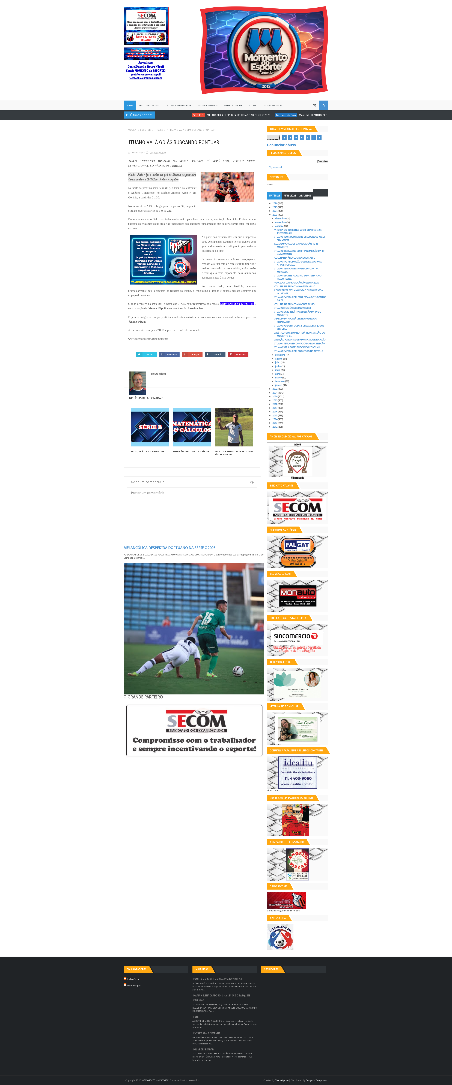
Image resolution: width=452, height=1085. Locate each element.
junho (278, 366)
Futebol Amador (208, 105)
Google (195, 354)
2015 (275, 415)
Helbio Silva (133, 979)
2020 (275, 396)
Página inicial (275, 167)
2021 (275, 392)
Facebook (172, 354)
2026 (275, 203)
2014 (275, 419)
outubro (279, 226)
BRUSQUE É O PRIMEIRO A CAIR (147, 451)
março (278, 377)
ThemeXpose (282, 1080)
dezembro (280, 218)
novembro (280, 222)
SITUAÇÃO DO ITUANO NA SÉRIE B (191, 451)
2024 (275, 211)
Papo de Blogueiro (149, 105)
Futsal (252, 105)
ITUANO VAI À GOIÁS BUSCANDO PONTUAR (297, 347)
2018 (275, 404)
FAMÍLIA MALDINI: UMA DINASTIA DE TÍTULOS (217, 979)
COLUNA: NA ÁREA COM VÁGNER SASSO (294, 304)
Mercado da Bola (259, 115)
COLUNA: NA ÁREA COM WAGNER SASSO (294, 286)
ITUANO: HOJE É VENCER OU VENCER (292, 308)
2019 (275, 400)
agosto (279, 358)
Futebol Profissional (179, 105)
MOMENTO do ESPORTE (156, 1080)
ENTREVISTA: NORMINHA (206, 1033)
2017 (275, 408)
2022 (275, 389)
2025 (275, 207)
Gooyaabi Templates (316, 1080)
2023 (275, 214)
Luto (195, 1017)
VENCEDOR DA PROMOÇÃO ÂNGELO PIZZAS (296, 282)
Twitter (149, 354)
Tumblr (218, 354)
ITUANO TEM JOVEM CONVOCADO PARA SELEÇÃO (299, 343)
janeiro (279, 385)
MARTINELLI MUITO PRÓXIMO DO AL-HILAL (296, 115)
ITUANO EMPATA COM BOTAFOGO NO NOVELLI (298, 351)
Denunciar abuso (281, 145)
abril (277, 374)
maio (278, 370)
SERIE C (171, 115)
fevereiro (280, 381)
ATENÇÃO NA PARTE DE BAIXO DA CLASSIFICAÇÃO (300, 339)
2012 (275, 426)
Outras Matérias (272, 105)
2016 (275, 411)
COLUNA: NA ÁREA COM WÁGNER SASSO (294, 257)
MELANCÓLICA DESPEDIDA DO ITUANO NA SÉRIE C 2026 (211, 115)
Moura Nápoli (134, 985)
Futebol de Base (233, 105)
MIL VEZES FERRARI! (204, 1049)
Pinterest (241, 354)
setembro (280, 354)
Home (130, 105)
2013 (275, 423)
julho (278, 362)
